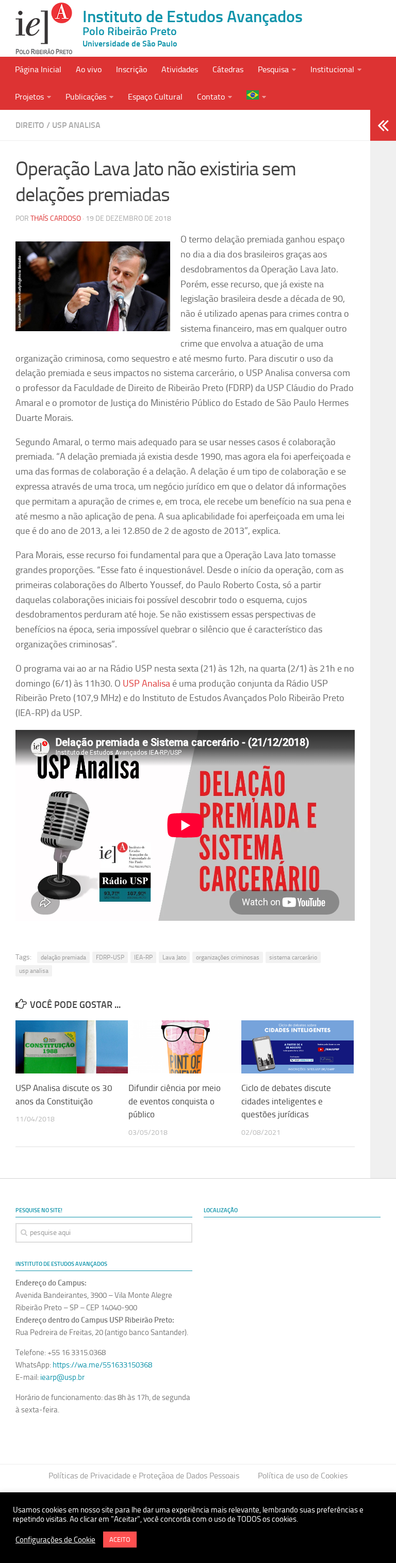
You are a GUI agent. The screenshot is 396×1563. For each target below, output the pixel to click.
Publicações (85, 97)
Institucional (332, 69)
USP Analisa (76, 125)
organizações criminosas (227, 957)
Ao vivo (89, 69)
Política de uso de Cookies (303, 1475)
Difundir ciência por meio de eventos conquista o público (174, 1101)
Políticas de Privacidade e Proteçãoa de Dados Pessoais (143, 1475)
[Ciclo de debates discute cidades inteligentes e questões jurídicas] (297, 1046)
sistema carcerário (293, 957)
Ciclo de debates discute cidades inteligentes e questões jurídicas (286, 1101)
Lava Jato (174, 957)
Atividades (179, 69)
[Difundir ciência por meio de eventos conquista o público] (184, 1046)
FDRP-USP (110, 957)
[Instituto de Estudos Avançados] (43, 28)
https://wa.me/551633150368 (102, 1365)
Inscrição (131, 69)
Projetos (29, 97)
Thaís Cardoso (55, 218)
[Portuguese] (256, 96)
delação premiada (63, 957)
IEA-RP (143, 957)
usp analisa (33, 970)
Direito (29, 125)
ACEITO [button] (119, 1539)
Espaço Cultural (155, 97)
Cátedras (227, 69)
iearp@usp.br (62, 1377)
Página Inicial (38, 69)
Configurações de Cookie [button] (55, 1539)
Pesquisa (273, 69)
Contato (211, 97)
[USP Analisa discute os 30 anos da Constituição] (71, 1046)
